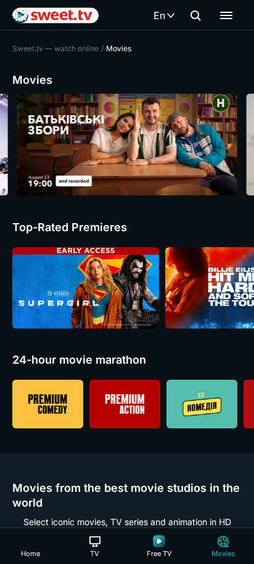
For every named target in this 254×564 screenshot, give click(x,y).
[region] (127, 144)
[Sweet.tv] (55, 15)
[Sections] (226, 15)
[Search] (195, 15)
